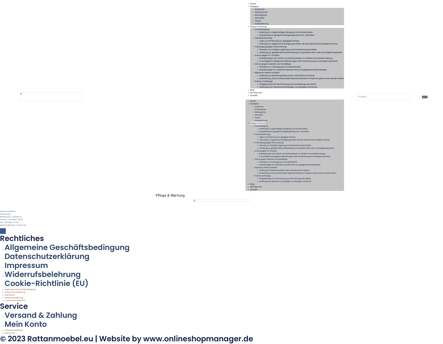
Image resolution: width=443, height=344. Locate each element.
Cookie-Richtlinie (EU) (46, 283)
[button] (294, 98)
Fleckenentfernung (263, 38)
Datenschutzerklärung (47, 256)
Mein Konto (26, 324)
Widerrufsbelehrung (43, 274)
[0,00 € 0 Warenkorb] (425, 97)
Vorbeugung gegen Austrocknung (270, 46)
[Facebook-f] (3, 231)
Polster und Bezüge (263, 81)
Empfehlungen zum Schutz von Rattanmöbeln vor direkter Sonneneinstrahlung (295, 58)
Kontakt (254, 95)
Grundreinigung (262, 29)
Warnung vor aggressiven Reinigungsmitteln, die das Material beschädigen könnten (298, 43)
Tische (258, 20)
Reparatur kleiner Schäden (267, 72)
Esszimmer (260, 9)
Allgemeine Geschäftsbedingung (67, 247)
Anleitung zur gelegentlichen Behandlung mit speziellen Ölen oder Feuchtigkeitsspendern (300, 52)
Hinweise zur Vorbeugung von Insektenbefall (280, 67)
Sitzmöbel (259, 18)
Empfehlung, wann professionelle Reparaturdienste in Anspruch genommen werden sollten (301, 78)
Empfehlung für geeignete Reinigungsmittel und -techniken (286, 35)
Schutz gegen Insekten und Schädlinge (273, 64)
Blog (252, 90)
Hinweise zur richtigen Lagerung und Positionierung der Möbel (287, 49)
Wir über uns (256, 92)
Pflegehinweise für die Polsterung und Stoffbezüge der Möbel (287, 84)
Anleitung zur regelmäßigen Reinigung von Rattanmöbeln (286, 32)
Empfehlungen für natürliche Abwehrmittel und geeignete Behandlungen (293, 69)
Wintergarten (261, 15)
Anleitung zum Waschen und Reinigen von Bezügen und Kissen (288, 87)
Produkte (254, 6)
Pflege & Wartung (258, 26)
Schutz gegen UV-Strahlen (267, 55)
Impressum (26, 265)
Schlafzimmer (261, 12)
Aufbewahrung (261, 23)
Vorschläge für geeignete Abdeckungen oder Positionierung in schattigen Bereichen (298, 61)
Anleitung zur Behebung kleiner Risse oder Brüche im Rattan (287, 75)
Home (253, 3)
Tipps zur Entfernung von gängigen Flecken (279, 41)
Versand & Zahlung (41, 315)
